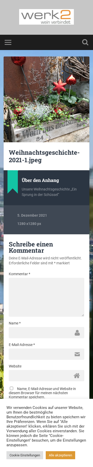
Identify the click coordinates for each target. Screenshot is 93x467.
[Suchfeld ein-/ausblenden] (85, 42)
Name (15, 323)
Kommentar (19, 274)
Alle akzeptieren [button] (60, 455)
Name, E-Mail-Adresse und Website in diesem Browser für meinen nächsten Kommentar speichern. (42, 393)
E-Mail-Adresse (22, 344)
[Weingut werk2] (46, 17)
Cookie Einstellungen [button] (25, 455)
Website (15, 366)
